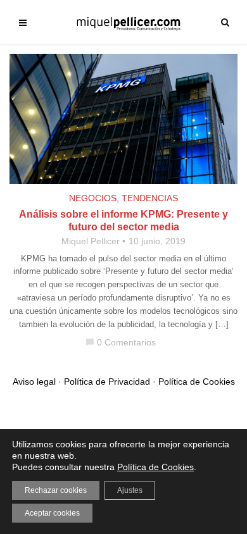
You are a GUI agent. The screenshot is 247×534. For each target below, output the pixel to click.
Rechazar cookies (56, 490)
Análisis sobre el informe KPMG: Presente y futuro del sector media (123, 220)
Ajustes (129, 490)
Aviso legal (34, 381)
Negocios (93, 198)
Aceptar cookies (52, 513)
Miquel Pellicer (90, 241)
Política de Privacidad (107, 381)
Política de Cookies (196, 381)
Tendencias (150, 198)
